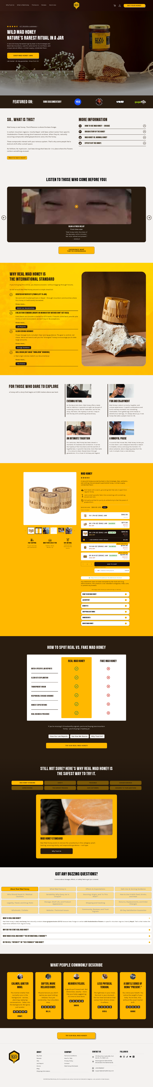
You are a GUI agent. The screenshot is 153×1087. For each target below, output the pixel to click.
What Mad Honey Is (57, 889)
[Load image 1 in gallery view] (31, 530)
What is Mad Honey (23, 5)
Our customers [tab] (93, 788)
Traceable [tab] (93, 783)
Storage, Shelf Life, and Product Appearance (57, 903)
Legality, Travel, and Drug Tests (19, 903)
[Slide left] (25, 531)
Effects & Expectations (95, 889)
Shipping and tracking (95, 903)
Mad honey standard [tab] (27, 783)
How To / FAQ (68, 1058)
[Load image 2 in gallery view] (38, 530)
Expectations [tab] (27, 788)
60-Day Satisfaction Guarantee (133, 910)
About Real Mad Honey (19, 889)
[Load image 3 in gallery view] (46, 530)
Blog (38, 1068)
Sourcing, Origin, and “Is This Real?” (95, 895)
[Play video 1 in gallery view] (68, 530)
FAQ (38, 1061)
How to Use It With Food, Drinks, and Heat (133, 895)
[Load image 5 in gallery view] (61, 530)
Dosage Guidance (23, 347)
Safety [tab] (60, 783)
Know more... (20, 304)
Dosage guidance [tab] (125, 783)
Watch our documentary (25, 308)
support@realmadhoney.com (104, 1071)
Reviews (43, 5)
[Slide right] (74, 531)
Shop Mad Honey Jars (23, 56)
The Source (35, 5)
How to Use (52, 5)
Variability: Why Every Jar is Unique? (57, 895)
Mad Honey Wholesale (71, 1066)
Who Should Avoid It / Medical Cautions (19, 895)
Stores (39, 1066)
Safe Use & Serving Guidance (133, 889)
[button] (35, 26)
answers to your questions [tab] (125, 788)
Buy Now (39, 1056)
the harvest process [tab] (60, 788)
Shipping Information (43, 1071)
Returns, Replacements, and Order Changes (133, 903)
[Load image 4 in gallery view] (53, 530)
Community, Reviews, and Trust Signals (95, 910)
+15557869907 (99, 1068)
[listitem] (112, 126)
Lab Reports (21, 327)
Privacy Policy (68, 1061)
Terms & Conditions (70, 1056)
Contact (67, 1063)
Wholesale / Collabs (20, 910)
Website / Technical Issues (57, 910)
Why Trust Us (10, 5)
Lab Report (40, 1063)
